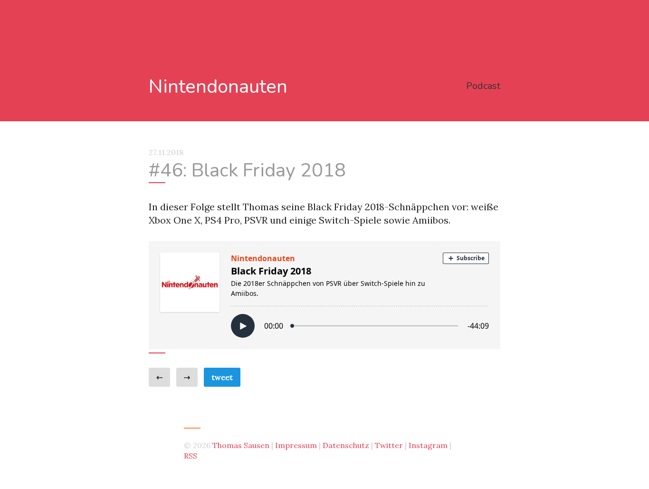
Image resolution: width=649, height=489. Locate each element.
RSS (190, 455)
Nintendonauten (218, 87)
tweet (222, 377)
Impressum (296, 445)
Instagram (428, 445)
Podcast (483, 85)
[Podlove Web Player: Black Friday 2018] (324, 295)
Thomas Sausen (240, 445)
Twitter (389, 445)
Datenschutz (346, 445)
